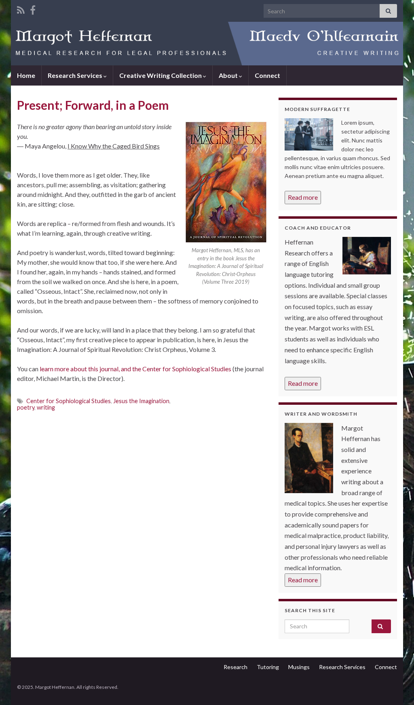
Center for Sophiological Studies (68, 400)
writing (46, 407)
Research (235, 666)
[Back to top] (396, 687)
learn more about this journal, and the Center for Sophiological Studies (135, 368)
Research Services (76, 75)
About (229, 75)
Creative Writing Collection (161, 75)
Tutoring (268, 666)
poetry (25, 407)
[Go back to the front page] (207, 43)
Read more (303, 197)
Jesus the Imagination (141, 400)
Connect (267, 75)
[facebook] (33, 9)
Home (26, 75)
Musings (299, 666)
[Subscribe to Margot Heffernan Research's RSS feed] (21, 9)
